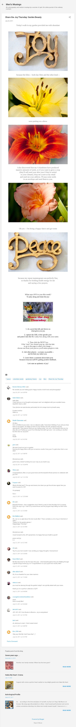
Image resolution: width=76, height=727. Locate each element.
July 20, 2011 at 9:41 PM (20, 439)
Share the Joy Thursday (56, 379)
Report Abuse (38, 723)
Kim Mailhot (16, 516)
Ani (14, 502)
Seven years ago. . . (12, 655)
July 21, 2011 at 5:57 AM (20, 527)
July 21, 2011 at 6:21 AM (20, 543)
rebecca (15, 582)
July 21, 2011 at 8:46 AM (20, 591)
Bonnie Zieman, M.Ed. (19, 387)
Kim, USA (15, 631)
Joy (40, 379)
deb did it (15, 609)
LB (13, 548)
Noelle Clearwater (18, 420)
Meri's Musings (13, 4)
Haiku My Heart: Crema (14, 675)
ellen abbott (16, 571)
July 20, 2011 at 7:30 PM (20, 415)
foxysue (15, 482)
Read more (67, 667)
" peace (8, 379)
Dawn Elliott (16, 559)
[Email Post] (6, 375)
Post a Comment (12, 641)
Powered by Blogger (38, 719)
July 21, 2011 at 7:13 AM (20, 577)
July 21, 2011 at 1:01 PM (20, 615)
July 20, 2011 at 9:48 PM (20, 453)
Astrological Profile (12, 694)
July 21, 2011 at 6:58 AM (20, 566)
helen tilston (16, 398)
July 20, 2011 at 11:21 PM (20, 477)
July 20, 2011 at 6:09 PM (20, 392)
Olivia (14, 470)
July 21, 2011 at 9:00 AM (20, 604)
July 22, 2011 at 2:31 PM (20, 637)
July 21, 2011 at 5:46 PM (20, 626)
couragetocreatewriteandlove (21, 597)
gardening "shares (31, 379)
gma (14, 445)
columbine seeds (18, 379)
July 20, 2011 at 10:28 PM (20, 464)
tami (14, 620)
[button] (70, 17)
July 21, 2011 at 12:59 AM (20, 496)
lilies (45, 379)
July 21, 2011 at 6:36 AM (20, 553)
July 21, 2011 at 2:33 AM (20, 511)
